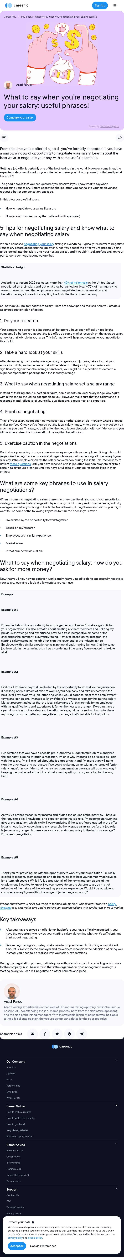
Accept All (17, 1246)
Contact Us (12, 1195)
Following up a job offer (19, 1136)
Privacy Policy (13, 1213)
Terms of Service (15, 1207)
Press (9, 1079)
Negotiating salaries (17, 1130)
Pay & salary (27, 16)
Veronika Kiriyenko (109, 126)
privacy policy (15, 1237)
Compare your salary (20, 117)
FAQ (8, 1201)
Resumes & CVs (14, 1150)
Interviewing (13, 1162)
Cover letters (13, 1156)
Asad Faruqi (24, 85)
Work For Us (13, 1098)
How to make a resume (18, 1112)
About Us (11, 1067)
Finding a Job (13, 1169)
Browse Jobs (13, 1181)
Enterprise (11, 1091)
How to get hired (15, 1124)
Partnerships (13, 1085)
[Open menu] (115, 5)
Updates (11, 1073)
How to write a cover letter (20, 1118)
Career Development (17, 1175)
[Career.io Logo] (16, 5)
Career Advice (11, 16)
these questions (20, 464)
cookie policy (35, 1237)
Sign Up (100, 5)
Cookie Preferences (43, 1246)
